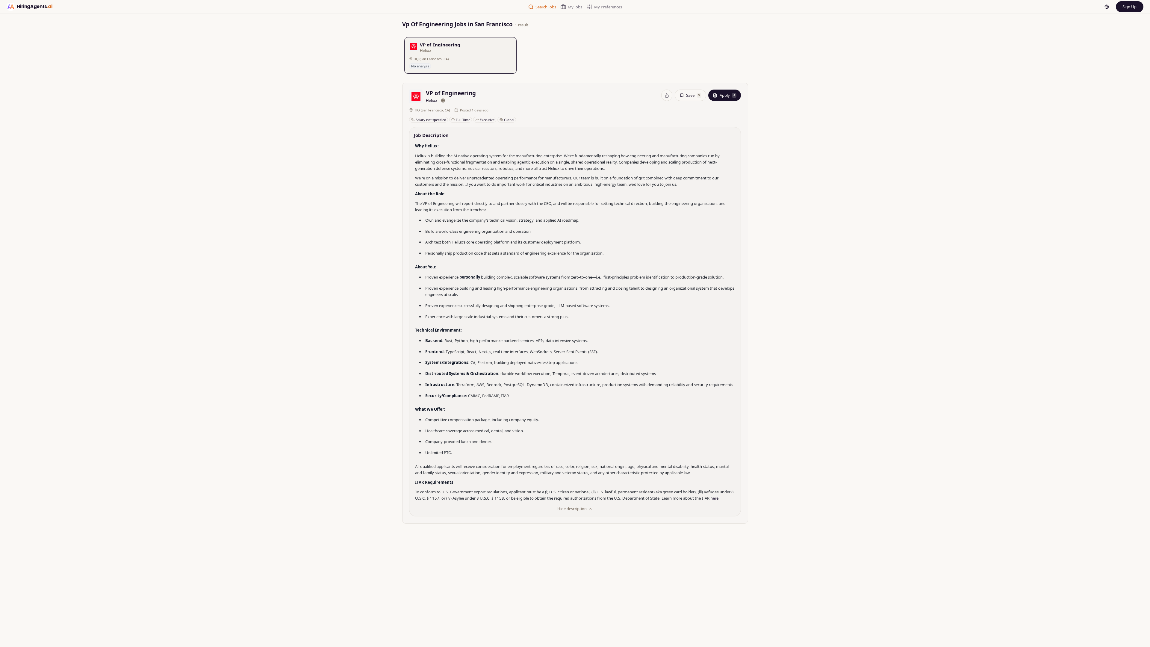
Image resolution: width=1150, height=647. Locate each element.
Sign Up (1129, 6)
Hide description (572, 508)
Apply (727, 95)
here (714, 498)
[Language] (1106, 6)
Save (693, 95)
